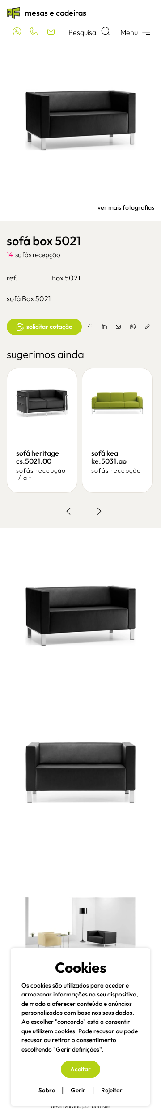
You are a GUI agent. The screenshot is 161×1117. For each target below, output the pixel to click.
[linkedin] (104, 327)
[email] (118, 327)
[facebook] (90, 327)
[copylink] (147, 327)
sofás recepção (37, 254)
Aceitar (80, 1069)
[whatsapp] (133, 327)
